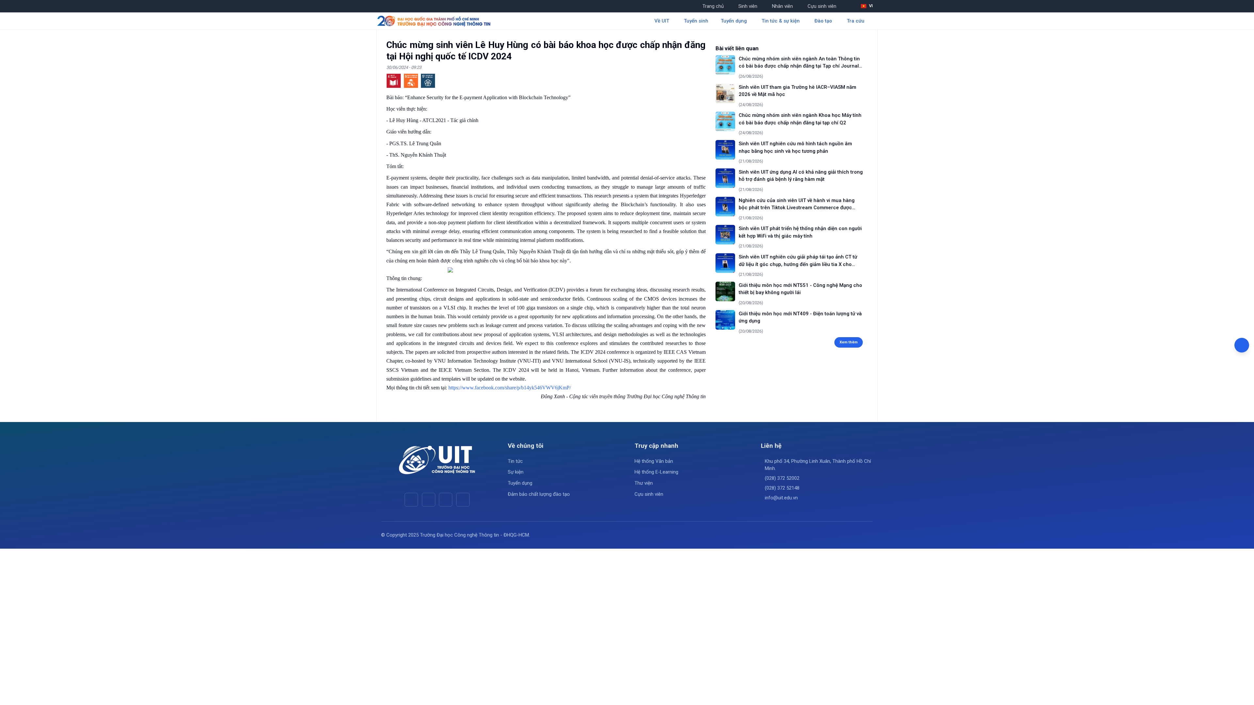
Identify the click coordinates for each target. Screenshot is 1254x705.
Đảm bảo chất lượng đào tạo (539, 494)
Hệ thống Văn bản (654, 461)
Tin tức (515, 461)
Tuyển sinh (696, 21)
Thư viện (644, 483)
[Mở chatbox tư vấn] (1241, 345)
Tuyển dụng (520, 483)
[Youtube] (428, 499)
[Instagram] (445, 499)
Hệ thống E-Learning (656, 472)
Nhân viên (782, 6)
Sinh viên (747, 6)
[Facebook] (411, 499)
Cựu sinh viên (822, 6)
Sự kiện (515, 472)
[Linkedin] (463, 499)
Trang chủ (713, 6)
